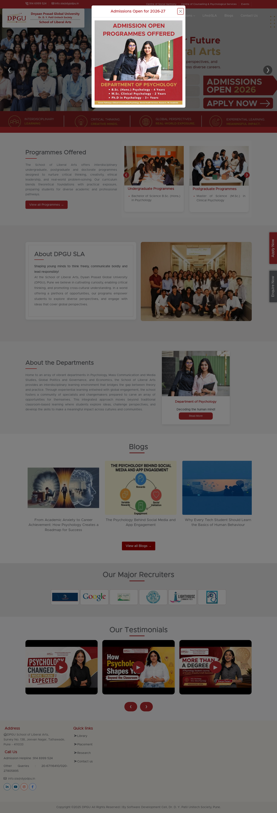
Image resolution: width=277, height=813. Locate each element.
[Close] (180, 11)
